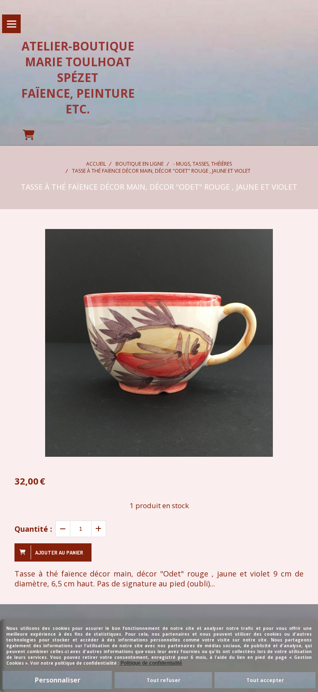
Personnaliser (57, 680)
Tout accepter (265, 680)
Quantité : (33, 529)
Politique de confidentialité (150, 663)
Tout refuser (164, 680)
